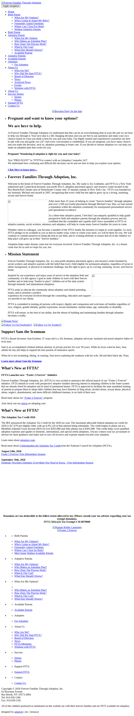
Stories (17, 97)
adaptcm (18, 711)
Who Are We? (21, 70)
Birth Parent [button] (14, 14)
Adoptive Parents (17, 55)
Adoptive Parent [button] (16, 35)
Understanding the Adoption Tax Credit (40, 445)
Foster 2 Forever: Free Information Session (23, 454)
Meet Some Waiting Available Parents (33, 553)
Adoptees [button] (13, 61)
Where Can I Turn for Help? (29, 550)
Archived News (22, 82)
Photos (17, 99)
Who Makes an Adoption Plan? (30, 41)
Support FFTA (15, 102)
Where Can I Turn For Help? (29, 26)
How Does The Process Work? (30, 44)
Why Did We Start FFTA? (28, 73)
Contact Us (13, 105)
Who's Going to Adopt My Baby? (31, 20)
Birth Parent (14, 32)
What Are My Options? (26, 17)
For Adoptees (21, 64)
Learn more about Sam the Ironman (21, 361)
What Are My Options (25, 38)
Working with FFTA (25, 88)
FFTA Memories (23, 644)
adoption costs (27, 440)
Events (17, 85)
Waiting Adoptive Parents (27, 29)
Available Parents (23, 52)
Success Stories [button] (16, 94)
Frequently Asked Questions (29, 23)
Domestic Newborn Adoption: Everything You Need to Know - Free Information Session (47, 462)
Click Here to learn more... (22, 169)
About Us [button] (13, 67)
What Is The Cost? (24, 47)
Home (11, 11)
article (24, 403)
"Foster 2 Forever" (33, 397)
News (17, 79)
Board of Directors (24, 76)
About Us (13, 91)
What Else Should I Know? (28, 49)
